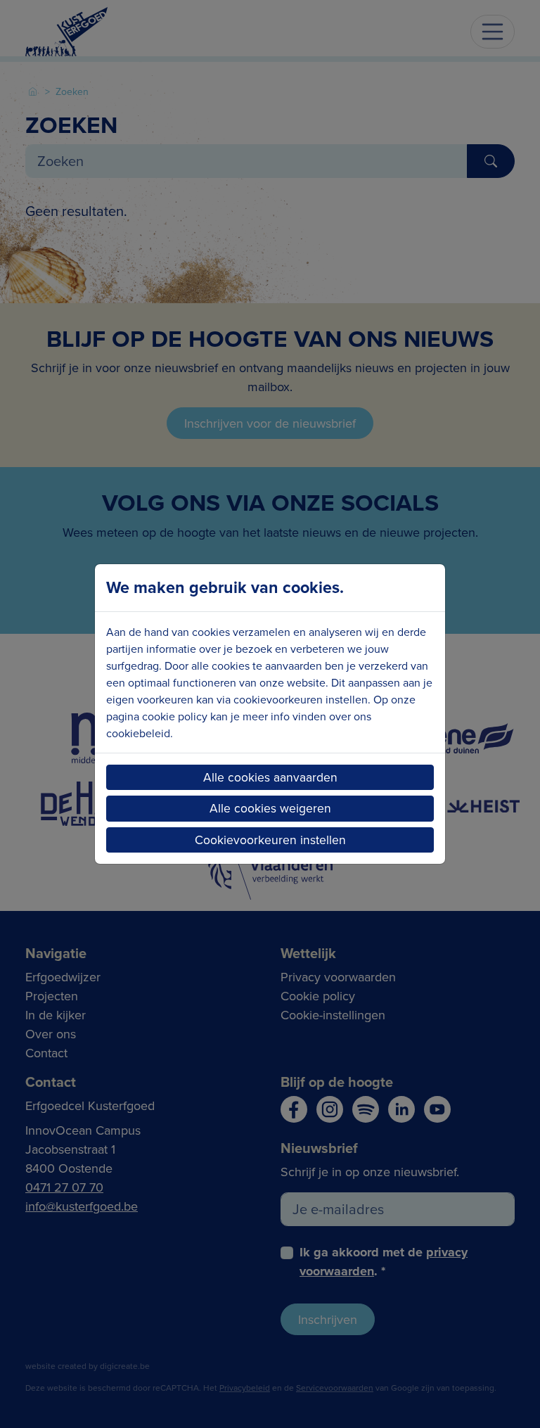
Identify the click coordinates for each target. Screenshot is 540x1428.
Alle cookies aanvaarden (270, 777)
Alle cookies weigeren (270, 808)
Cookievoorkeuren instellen (270, 839)
